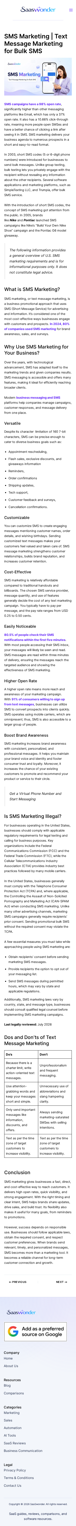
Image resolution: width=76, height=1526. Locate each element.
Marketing (11, 1413)
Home (8, 1358)
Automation (13, 1428)
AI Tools (10, 1435)
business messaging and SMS (38, 398)
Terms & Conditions (19, 1478)
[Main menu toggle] (70, 10)
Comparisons (14, 1393)
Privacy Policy (15, 1470)
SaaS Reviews (15, 1443)
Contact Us (12, 1486)
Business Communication (23, 1451)
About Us (11, 1366)
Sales (8, 1420)
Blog (7, 1385)
